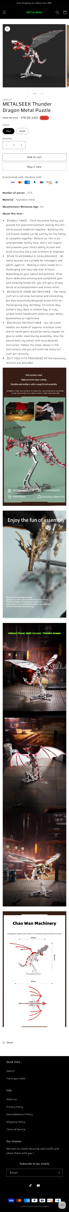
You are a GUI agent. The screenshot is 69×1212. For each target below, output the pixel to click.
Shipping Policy (15, 1122)
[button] (4, 12)
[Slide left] (27, 93)
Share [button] (9, 1042)
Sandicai (30, 1206)
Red (8, 131)
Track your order (16, 1078)
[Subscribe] (58, 1173)
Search (10, 1071)
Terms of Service (16, 1129)
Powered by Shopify (41, 1206)
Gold (22, 131)
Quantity (7, 138)
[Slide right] (41, 93)
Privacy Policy (14, 1107)
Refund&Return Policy (19, 1114)
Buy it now (34, 167)
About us (11, 1099)
